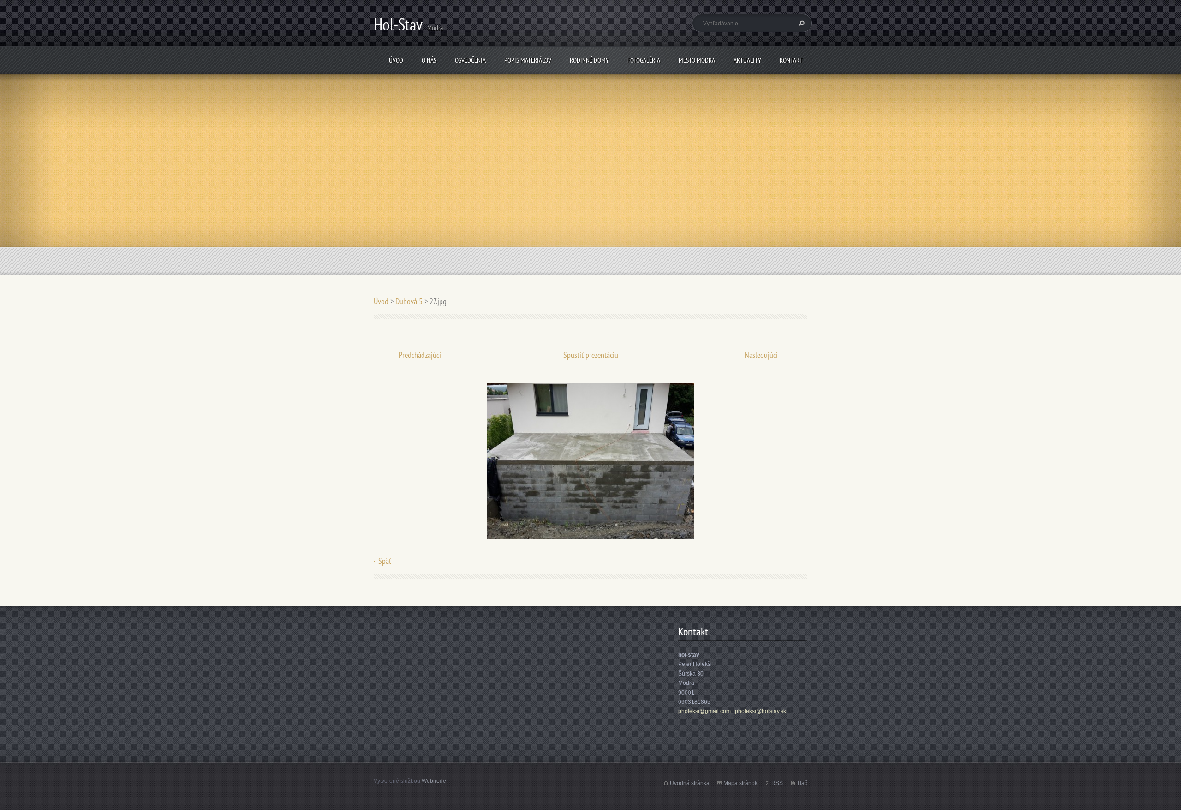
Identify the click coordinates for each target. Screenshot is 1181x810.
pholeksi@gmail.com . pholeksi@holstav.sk (732, 711)
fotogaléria (643, 60)
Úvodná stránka (690, 783)
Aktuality (747, 60)
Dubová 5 (409, 301)
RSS (777, 783)
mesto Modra (697, 60)
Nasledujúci (761, 355)
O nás (429, 60)
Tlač (802, 783)
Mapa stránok (740, 783)
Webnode (434, 781)
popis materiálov (527, 60)
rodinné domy (589, 60)
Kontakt (791, 60)
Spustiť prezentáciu (590, 355)
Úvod (396, 60)
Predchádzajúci (420, 355)
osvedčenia (470, 60)
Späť (384, 561)
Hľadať (800, 23)
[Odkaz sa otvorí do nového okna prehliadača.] (590, 460)
